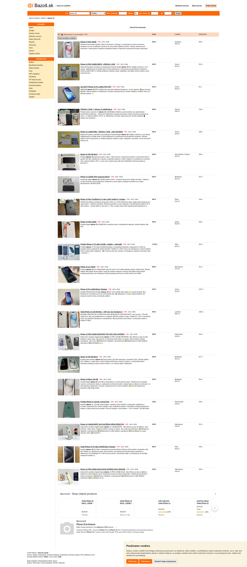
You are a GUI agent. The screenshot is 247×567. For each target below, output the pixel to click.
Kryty (31, 88)
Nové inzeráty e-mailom (67, 38)
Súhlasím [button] (132, 561)
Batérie (31, 62)
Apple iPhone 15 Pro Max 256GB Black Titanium (97, 447)
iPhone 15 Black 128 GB (89, 379)
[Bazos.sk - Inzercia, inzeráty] (40, 7)
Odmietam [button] (145, 561)
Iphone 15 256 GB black (89, 154)
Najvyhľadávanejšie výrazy (47, 561)
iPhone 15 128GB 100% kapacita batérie (95, 177)
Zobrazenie (203, 34)
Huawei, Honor (34, 33)
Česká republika (46, 563)
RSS (82, 555)
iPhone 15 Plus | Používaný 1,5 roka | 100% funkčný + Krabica (102, 199)
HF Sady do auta (35, 80)
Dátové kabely (34, 68)
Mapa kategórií (32, 561)
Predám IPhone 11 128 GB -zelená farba (94, 402)
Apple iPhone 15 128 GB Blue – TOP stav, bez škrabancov (101, 312)
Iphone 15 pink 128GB (88, 42)
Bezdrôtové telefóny (36, 65)
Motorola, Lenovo (35, 36)
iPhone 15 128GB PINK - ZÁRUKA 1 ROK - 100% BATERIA (101, 132)
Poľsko (55, 563)
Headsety (32, 77)
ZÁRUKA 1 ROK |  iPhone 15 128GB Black (96, 109)
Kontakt (49, 555)
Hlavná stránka (34, 18)
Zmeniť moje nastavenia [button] (165, 561)
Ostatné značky (34, 54)
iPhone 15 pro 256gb (87, 267)
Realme (32, 42)
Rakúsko (62, 563)
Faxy (30, 71)
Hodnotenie (42, 555)
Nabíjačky (32, 91)
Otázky (35, 555)
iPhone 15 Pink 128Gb (88, 222)
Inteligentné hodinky (36, 82)
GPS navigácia (34, 74)
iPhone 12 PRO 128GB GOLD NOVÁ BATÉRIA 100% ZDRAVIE (102, 469)
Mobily (43, 18)
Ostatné (31, 97)
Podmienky (64, 555)
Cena (154, 34)
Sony (31, 48)
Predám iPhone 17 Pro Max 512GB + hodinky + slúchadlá (101, 244)
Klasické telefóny (35, 85)
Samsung (32, 45)
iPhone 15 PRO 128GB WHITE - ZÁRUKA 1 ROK (97, 64)
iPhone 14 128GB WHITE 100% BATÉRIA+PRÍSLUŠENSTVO (102, 424)
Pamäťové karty (34, 94)
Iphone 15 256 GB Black (89, 357)
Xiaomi (31, 51)
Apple (31, 27)
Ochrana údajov (74, 555)
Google (31, 30)
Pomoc (29, 555)
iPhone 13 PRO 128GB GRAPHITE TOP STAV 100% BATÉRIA (102, 334)
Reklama (56, 555)
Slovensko (36, 563)
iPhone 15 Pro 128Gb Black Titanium (93, 289)
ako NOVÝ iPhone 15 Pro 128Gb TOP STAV (95, 87)
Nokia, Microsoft (34, 39)
